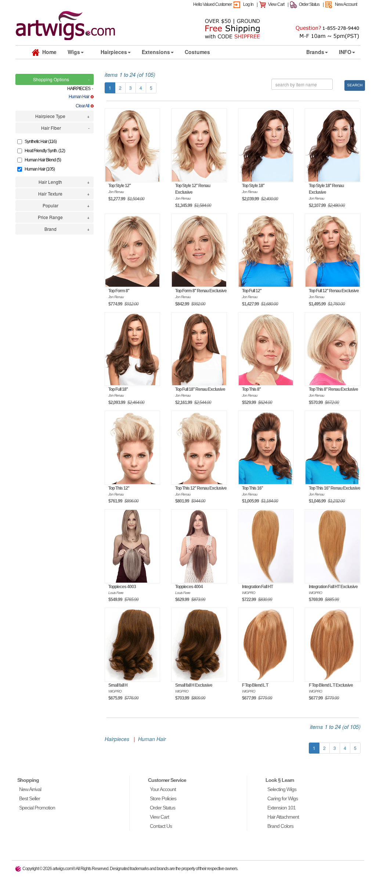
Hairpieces (114, 52)
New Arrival (30, 789)
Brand (50, 229)
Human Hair (79, 96)
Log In (248, 4)
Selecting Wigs (281, 789)
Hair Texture (50, 193)
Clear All (83, 105)
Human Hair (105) (40, 169)
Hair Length (50, 182)
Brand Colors (280, 826)
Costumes (197, 52)
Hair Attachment (283, 817)
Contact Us (161, 826)
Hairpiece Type (50, 116)
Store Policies (163, 798)
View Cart (276, 4)
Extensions (156, 52)
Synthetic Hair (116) (41, 141)
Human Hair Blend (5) (43, 159)
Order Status (309, 4)
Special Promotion (37, 808)
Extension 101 (281, 808)
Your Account (163, 789)
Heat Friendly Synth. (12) (45, 150)
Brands (315, 52)
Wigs (74, 52)
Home (48, 52)
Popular (50, 205)
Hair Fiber (51, 128)
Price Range (50, 217)
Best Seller (29, 798)
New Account (346, 4)
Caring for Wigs (282, 798)
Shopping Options (51, 79)
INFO (345, 52)
